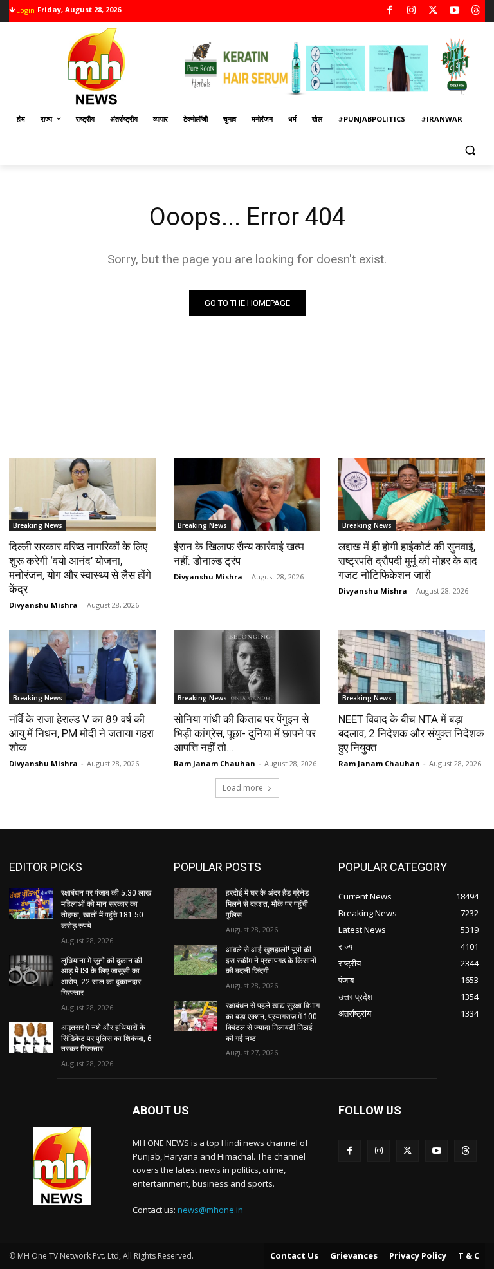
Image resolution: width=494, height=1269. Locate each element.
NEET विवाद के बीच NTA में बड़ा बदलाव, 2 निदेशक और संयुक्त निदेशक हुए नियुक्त (411, 733)
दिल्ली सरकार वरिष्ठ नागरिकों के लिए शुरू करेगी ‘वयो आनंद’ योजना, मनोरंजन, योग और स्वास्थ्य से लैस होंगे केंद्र (80, 568)
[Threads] (476, 11)
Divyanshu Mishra (43, 605)
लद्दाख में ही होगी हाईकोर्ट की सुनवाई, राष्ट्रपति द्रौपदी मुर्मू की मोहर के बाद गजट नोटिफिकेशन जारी (407, 560)
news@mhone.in (210, 1210)
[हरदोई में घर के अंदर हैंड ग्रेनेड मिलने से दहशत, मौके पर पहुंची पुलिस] (195, 903)
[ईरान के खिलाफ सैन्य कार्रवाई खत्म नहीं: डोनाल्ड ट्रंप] (247, 494)
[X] (433, 11)
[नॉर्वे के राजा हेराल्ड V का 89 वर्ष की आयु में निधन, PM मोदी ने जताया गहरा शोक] (82, 667)
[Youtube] (454, 11)
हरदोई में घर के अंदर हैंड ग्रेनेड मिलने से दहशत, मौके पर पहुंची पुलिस (267, 903)
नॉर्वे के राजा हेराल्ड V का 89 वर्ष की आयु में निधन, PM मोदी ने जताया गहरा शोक (81, 733)
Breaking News (37, 525)
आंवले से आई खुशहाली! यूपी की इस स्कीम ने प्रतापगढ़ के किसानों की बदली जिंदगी (271, 960)
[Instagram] (411, 11)
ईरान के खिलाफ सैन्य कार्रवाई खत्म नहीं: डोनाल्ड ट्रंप (239, 553)
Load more (243, 787)
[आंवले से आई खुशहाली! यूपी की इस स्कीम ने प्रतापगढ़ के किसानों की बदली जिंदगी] (195, 960)
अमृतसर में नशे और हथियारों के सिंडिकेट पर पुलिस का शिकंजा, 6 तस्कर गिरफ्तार (106, 1038)
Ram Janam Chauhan (214, 763)
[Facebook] (390, 11)
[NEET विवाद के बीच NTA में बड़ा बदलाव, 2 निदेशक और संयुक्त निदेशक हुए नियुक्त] (411, 667)
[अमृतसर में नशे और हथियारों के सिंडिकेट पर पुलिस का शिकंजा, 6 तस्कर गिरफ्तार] (31, 1037)
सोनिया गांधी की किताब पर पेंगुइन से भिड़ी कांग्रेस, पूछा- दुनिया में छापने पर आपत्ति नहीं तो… (245, 733)
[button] (470, 150)
